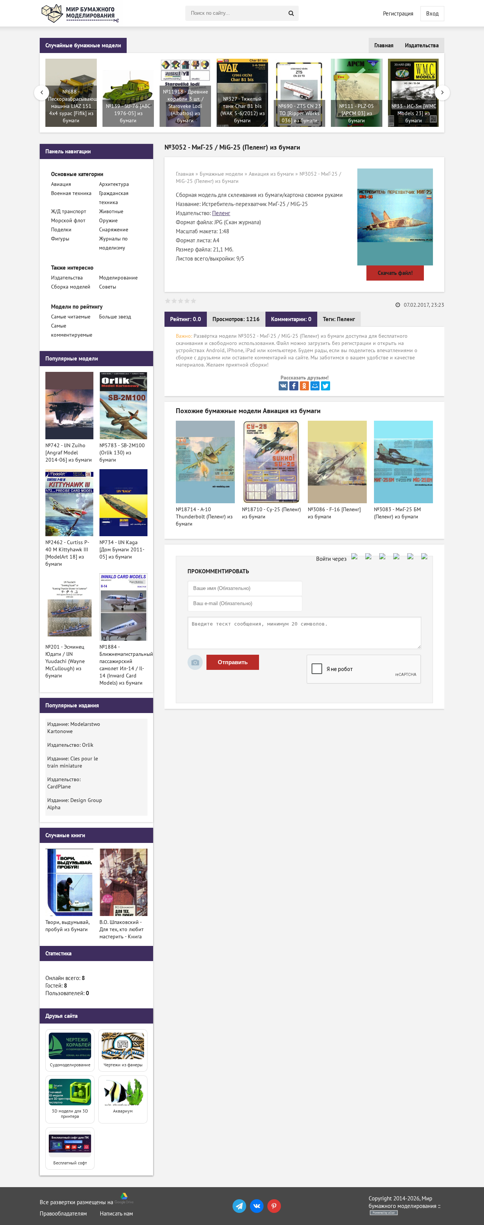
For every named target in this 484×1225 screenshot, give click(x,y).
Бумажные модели (221, 174)
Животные (111, 211)
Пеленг (221, 213)
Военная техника (71, 193)
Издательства (422, 45)
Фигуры (60, 239)
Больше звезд (115, 317)
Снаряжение (113, 229)
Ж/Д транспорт (68, 211)
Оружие (108, 220)
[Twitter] (325, 385)
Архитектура (114, 184)
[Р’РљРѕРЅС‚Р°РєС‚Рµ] (283, 385)
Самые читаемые (70, 317)
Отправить (233, 662)
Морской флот (68, 220)
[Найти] (291, 13)
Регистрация (398, 13)
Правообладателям (63, 1213)
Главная (384, 45)
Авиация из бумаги (271, 174)
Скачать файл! (395, 273)
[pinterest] (274, 1206)
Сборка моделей (70, 287)
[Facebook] (293, 385)
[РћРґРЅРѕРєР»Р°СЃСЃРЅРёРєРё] (304, 385)
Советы (107, 287)
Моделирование (118, 278)
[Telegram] (239, 1206)
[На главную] (81, 13)
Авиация (61, 184)
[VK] (257, 1206)
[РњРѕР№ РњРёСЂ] (315, 385)
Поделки (61, 229)
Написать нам (116, 1213)
